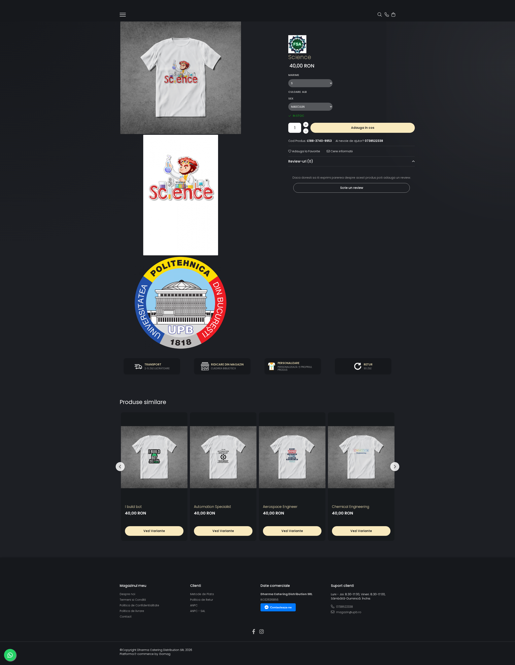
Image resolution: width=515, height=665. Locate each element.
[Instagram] (261, 631)
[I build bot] (154, 457)
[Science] (181, 77)
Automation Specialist (212, 506)
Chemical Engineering (350, 506)
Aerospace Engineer (280, 506)
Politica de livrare (132, 611)
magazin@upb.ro (348, 612)
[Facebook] (253, 631)
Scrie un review (351, 188)
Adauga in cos (362, 128)
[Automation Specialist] (223, 457)
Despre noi (127, 594)
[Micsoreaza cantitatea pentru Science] (305, 131)
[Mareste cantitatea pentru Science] (305, 124)
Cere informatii (341, 151)
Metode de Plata (202, 594)
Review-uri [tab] (300, 161)
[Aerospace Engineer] (292, 457)
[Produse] (123, 16)
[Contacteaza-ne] (387, 14)
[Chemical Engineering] (361, 457)
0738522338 (344, 607)
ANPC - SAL (197, 611)
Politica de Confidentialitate (139, 605)
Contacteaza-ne (281, 607)
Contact (126, 617)
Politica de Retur (201, 600)
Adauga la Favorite (305, 151)
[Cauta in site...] (380, 14)
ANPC (194, 605)
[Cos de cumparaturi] (393, 14)
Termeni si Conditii (133, 600)
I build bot (133, 506)
